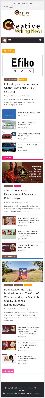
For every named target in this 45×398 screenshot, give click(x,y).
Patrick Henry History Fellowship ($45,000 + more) (29, 135)
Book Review (8, 186)
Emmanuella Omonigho (23, 96)
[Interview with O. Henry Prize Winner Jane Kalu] (9, 248)
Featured (17, 186)
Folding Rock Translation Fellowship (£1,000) (26, 123)
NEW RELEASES (18, 285)
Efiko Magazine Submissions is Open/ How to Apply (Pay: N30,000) (22, 87)
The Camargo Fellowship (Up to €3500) (28, 146)
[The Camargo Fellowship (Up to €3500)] (9, 148)
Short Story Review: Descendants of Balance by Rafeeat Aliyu (20, 194)
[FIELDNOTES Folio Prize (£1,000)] (9, 114)
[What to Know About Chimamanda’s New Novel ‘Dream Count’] (9, 360)
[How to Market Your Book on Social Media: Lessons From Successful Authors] (9, 235)
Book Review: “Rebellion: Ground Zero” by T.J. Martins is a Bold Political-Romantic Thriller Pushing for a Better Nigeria (29, 330)
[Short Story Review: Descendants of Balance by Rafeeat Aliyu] (22, 172)
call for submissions (11, 79)
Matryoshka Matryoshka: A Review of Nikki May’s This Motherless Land (27, 345)
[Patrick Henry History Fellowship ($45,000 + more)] (9, 136)
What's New (22, 79)
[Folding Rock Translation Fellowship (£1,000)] (9, 125)
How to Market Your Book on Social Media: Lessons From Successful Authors (28, 234)
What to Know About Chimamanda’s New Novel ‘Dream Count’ (27, 358)
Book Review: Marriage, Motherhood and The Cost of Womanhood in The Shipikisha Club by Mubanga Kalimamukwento (22, 297)
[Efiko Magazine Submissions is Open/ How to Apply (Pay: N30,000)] (22, 65)
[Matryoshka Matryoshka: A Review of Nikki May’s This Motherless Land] (9, 347)
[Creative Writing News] (22, 11)
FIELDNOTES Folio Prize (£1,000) (29, 112)
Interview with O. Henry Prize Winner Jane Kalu (28, 246)
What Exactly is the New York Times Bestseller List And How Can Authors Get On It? (28, 220)
